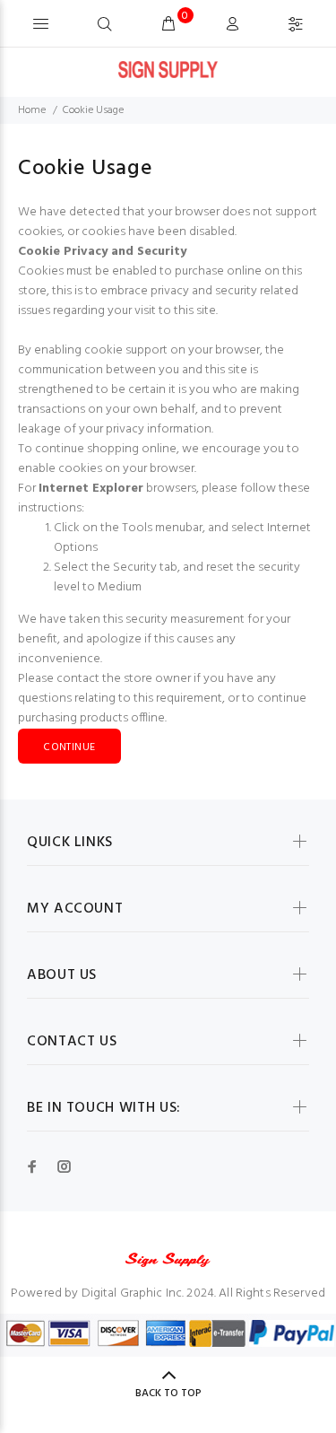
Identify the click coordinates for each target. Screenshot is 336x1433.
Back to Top (168, 1393)
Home (32, 110)
